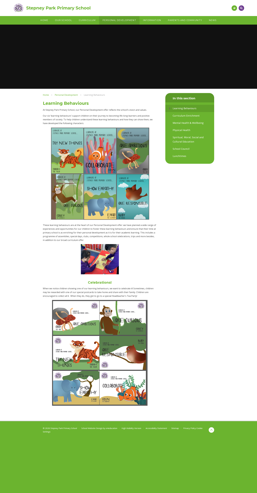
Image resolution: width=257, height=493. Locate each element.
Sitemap (175, 428)
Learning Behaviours (94, 94)
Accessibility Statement (156, 428)
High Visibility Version (131, 428)
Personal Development (66, 94)
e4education (111, 428)
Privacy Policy (189, 428)
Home (46, 94)
